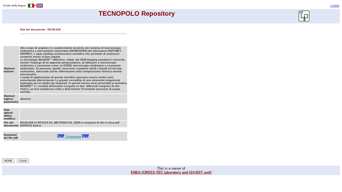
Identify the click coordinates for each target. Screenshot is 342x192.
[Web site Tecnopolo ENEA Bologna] (304, 20)
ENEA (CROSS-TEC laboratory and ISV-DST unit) (171, 172)
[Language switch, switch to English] (35, 5)
